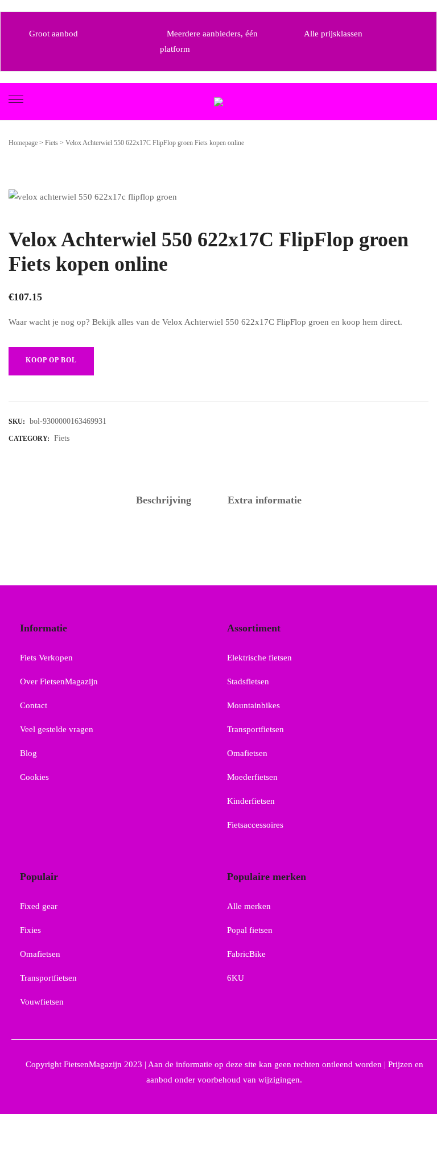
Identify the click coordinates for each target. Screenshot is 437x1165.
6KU (235, 977)
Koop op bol (51, 360)
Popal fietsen (250, 930)
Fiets (51, 143)
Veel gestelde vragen (56, 729)
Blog (28, 753)
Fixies (30, 930)
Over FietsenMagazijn (59, 681)
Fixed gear (38, 906)
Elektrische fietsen (259, 657)
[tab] (163, 501)
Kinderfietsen (251, 800)
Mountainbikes (253, 705)
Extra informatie (265, 500)
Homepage (23, 143)
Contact (33, 705)
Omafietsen (247, 753)
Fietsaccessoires (255, 824)
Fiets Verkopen (46, 657)
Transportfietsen (255, 729)
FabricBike (246, 954)
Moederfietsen (252, 777)
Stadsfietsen (248, 681)
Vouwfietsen (42, 1001)
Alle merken (249, 906)
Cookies (34, 777)
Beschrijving (163, 500)
